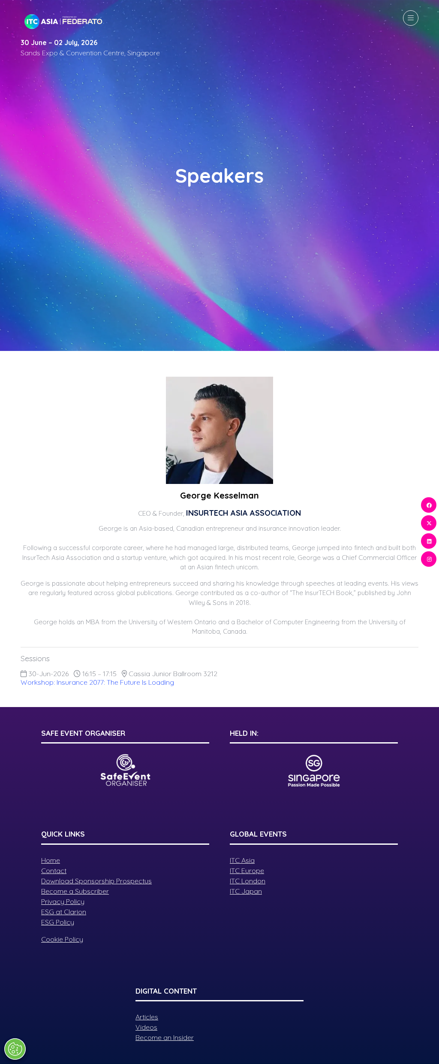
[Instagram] (428, 559)
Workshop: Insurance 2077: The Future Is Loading (97, 682)
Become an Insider (164, 1037)
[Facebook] (428, 505)
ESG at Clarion (63, 911)
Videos (146, 1027)
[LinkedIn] (428, 541)
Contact (53, 870)
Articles (146, 1017)
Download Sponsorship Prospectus (96, 881)
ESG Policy (57, 922)
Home (50, 860)
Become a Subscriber (75, 891)
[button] (410, 18)
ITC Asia (242, 860)
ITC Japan (246, 891)
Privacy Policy (62, 901)
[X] (428, 523)
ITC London (247, 881)
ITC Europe (247, 870)
